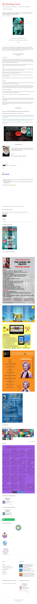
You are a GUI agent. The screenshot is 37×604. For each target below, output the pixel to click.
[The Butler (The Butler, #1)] (21, 430)
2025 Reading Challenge (7, 510)
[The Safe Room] (24, 430)
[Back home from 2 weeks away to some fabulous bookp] (23, 453)
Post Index (20, 6)
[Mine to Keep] (3, 430)
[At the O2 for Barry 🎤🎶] (31, 478)
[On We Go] (26, 430)
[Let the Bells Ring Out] (33, 435)
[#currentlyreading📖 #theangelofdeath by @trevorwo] (31, 470)
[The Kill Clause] (22, 435)
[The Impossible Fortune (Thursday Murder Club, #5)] (12, 438)
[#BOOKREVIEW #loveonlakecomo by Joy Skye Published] (23, 487)
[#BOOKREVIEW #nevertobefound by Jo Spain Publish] (14, 478)
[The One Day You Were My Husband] (31, 430)
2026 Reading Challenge (7, 499)
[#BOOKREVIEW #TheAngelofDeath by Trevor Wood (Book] (31, 462)
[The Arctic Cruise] (26, 435)
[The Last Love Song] (28, 435)
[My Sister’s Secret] (28, 430)
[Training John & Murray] (15, 430)
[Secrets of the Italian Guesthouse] (33, 430)
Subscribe (4, 215)
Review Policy (8, 6)
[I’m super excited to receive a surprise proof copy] (14, 453)
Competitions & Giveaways (6, 566)
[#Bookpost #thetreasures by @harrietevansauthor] (23, 470)
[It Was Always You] (8, 430)
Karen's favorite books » (32, 441)
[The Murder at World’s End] (24, 435)
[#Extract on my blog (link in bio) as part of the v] (6, 462)
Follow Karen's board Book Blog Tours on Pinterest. (9, 583)
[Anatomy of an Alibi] (19, 435)
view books (11, 504)
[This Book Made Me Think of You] (15, 435)
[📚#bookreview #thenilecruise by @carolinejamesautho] (14, 462)
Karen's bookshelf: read (7, 428)
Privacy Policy (14, 6)
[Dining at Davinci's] (14, 430)
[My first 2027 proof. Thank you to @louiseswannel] (6, 470)
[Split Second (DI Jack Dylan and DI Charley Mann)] (5, 430)
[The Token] (3, 438)
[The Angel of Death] (19, 430)
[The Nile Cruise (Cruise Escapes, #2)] (17, 430)
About (4, 6)
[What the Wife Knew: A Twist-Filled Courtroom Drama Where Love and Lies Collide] (5, 438)
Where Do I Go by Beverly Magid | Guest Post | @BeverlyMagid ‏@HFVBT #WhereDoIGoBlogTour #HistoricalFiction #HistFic (17, 180)
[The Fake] (10, 438)
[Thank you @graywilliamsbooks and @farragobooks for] (14, 487)
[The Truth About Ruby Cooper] (5, 435)
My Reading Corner (11, 4)
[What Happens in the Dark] (7, 435)
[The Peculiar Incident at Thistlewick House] (10, 435)
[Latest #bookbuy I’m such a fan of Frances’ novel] (14, 470)
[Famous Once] (14, 435)
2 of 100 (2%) (26, 590)
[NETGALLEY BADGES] (18, 528)
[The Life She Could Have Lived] (8, 438)
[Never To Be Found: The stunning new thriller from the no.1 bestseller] (29, 430)
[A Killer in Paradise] (3, 435)
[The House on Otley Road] (22, 430)
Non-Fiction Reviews (26, 6)
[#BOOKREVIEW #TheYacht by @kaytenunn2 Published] (31, 487)
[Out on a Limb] (29, 435)
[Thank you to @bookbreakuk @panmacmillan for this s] (6, 487)
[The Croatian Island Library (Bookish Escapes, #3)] (17, 435)
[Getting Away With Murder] (10, 430)
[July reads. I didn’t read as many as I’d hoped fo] (31, 453)
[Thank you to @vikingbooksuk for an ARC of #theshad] (6, 453)
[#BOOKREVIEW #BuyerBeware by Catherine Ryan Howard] (23, 462)
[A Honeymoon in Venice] (12, 430)
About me (3, 564)
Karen (6, 501)
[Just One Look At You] (12, 435)
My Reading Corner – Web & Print (7, 567)
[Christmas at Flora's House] (8, 435)
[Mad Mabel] (7, 430)
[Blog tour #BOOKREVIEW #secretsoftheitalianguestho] (23, 478)
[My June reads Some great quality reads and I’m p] (6, 478)
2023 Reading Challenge (24, 584)
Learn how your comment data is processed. (18, 206)
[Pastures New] (7, 438)
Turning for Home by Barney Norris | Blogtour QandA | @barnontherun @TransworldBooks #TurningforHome (18, 182)
